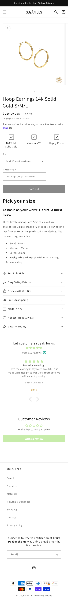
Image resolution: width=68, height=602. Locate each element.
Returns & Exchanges (18, 501)
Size (5, 154)
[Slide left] (26, 91)
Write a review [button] (34, 439)
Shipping (6, 118)
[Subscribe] (57, 555)
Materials (12, 493)
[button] (4, 12)
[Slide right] (42, 91)
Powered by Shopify (43, 595)
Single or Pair (9, 169)
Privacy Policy (14, 525)
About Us (12, 486)
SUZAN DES (28, 595)
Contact (11, 517)
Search (11, 478)
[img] (34, 348)
